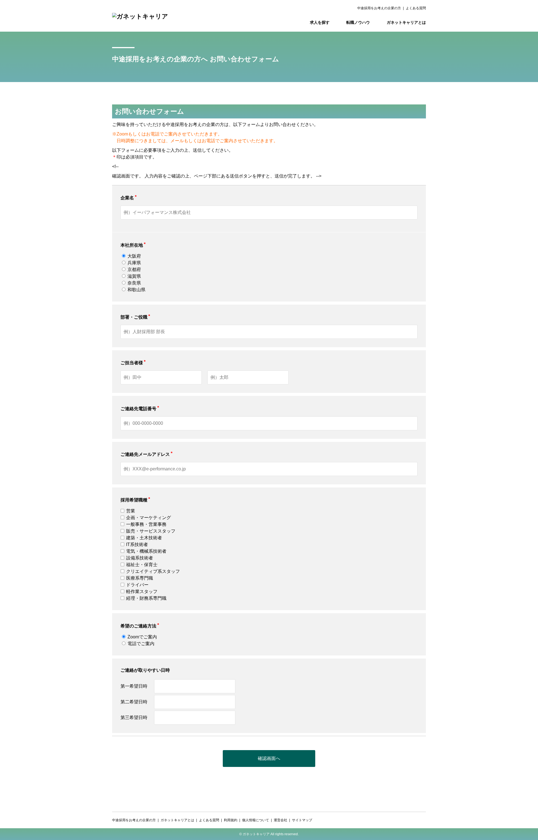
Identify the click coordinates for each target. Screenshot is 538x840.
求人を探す (320, 22)
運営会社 (280, 820)
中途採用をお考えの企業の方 (379, 8)
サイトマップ (302, 820)
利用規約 (230, 820)
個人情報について (255, 820)
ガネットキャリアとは (406, 22)
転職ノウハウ (358, 22)
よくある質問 (416, 8)
